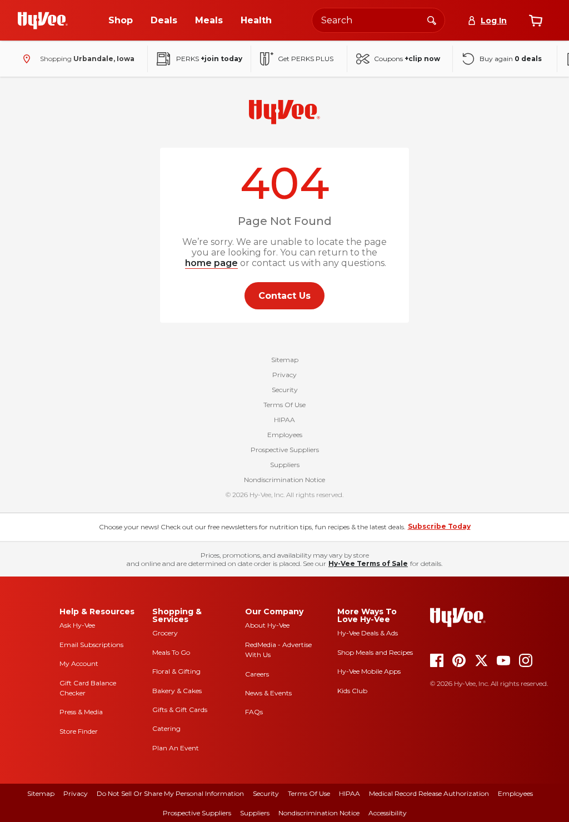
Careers (257, 674)
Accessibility (387, 813)
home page (211, 263)
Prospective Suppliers (285, 449)
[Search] (431, 20)
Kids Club (352, 690)
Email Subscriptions (91, 644)
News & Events (268, 693)
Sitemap (284, 359)
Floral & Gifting (176, 671)
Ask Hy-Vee (77, 625)
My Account (78, 663)
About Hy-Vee (267, 625)
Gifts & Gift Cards (179, 709)
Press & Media (81, 712)
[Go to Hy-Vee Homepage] (43, 20)
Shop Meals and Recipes (375, 652)
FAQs (254, 712)
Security (285, 389)
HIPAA (284, 419)
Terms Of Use (284, 404)
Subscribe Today (439, 526)
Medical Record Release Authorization (429, 793)
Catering (166, 728)
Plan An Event (175, 748)
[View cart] (535, 20)
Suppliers (285, 464)
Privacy (284, 374)
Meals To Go (171, 652)
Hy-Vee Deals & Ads (367, 633)
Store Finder (78, 731)
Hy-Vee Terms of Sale (368, 563)
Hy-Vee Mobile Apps (369, 671)
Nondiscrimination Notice (284, 479)
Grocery (165, 633)
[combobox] (378, 20)
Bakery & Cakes (177, 690)
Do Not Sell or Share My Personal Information (170, 793)
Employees (284, 434)
